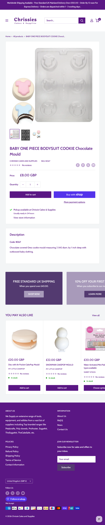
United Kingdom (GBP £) (17, 481)
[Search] (81, 20)
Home (8, 36)
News (59, 425)
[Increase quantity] (37, 184)
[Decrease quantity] (23, 184)
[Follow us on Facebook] (7, 493)
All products (18, 36)
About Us (61, 416)
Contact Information (14, 464)
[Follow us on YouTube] (23, 493)
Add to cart (30, 194)
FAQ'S (60, 420)
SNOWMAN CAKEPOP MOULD (59, 365)
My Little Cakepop (16, 369)
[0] (97, 20)
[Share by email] (93, 165)
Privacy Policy (11, 447)
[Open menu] (6, 20)
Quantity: (14, 184)
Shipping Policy (12, 455)
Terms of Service (13, 460)
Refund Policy (11, 451)
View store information (24, 217)
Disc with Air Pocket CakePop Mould (23, 364)
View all (96, 315)
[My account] (91, 20)
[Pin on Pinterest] (83, 165)
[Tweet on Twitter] (88, 165)
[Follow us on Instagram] (18, 493)
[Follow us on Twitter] (12, 493)
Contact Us (62, 429)
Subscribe (66, 467)
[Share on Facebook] (78, 165)
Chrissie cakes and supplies (23, 161)
